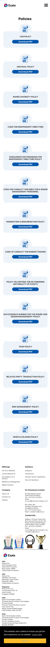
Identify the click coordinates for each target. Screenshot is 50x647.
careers (5, 500)
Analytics (28, 471)
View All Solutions (32, 480)
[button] (46, 5)
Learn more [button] (37, 635)
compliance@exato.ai (37, 512)
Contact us (6, 497)
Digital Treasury (8, 485)
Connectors (29, 474)
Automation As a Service (8, 478)
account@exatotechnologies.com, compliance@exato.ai (36, 531)
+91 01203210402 (34, 510)
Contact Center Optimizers (35, 477)
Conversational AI (8, 474)
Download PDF (25, 41)
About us (5, 494)
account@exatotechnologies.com (36, 501)
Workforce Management (11, 482)
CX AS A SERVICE (8, 471)
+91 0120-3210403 (35, 497)
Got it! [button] (25, 641)
